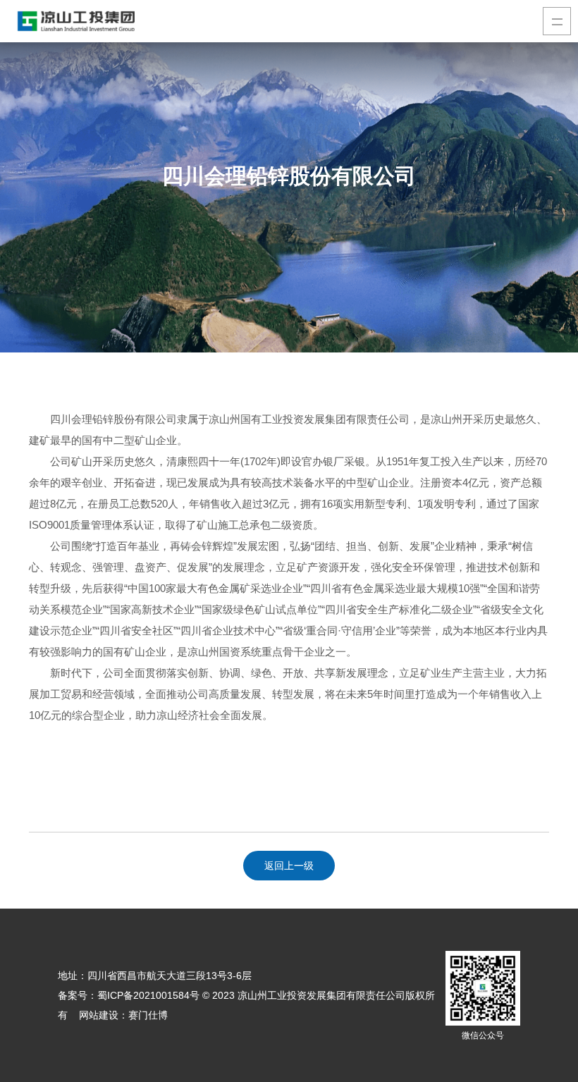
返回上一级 (289, 865)
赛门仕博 (148, 1015)
